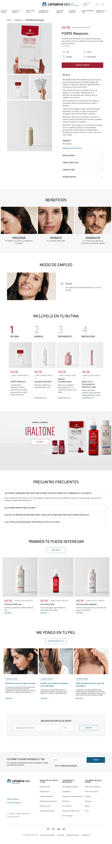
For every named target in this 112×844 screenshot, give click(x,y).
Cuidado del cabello (16, 11)
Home (9, 20)
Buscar (89, 728)
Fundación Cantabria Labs (70, 811)
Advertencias (69, 177)
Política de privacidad (47, 835)
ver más (40, 442)
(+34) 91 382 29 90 (13, 817)
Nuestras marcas (60, 11)
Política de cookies (73, 835)
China (87, 811)
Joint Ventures (67, 806)
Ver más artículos (56, 641)
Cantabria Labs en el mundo (93, 781)
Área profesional (75, 4)
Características (71, 163)
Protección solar (45, 787)
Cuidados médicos (72, 11)
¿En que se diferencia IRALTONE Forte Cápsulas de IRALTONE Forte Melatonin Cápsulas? (47, 515)
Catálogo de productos (47, 811)
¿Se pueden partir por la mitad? (20, 508)
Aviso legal (60, 835)
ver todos (56, 550)
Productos (18, 20)
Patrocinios (66, 801)
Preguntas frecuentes (72, 148)
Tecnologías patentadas (70, 787)
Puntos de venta (86, 4)
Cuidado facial (44, 792)
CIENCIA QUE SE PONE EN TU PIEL (49, 781)
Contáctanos (12, 799)
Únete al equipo (67, 816)
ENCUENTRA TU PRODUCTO (101, 11)
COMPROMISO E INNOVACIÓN (68, 781)
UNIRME (96, 760)
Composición (69, 170)
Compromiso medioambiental (72, 796)
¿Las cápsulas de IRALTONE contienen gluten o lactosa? (32, 522)
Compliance (85, 835)
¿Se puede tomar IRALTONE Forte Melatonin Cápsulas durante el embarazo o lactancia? (48, 493)
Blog (97, 4)
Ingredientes (66, 792)
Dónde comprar (82, 65)
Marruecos (88, 801)
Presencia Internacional (92, 787)
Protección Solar (30, 11)
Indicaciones (69, 155)
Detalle (66, 75)
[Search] (103, 4)
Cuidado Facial (4, 11)
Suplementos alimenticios (44, 11)
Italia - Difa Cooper (91, 792)
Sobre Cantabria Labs (88, 11)
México (87, 806)
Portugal (87, 796)
